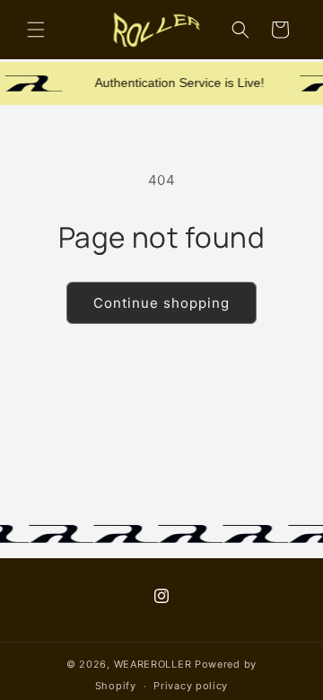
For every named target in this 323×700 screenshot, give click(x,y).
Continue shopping (161, 302)
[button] (36, 29)
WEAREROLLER (153, 664)
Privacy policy (190, 685)
